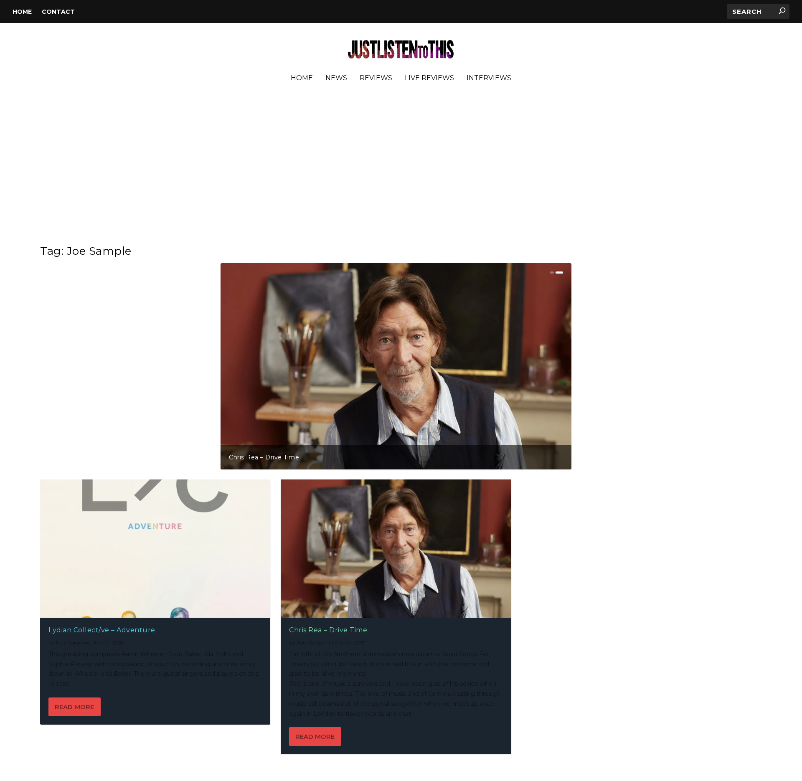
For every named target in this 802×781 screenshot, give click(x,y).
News (336, 78)
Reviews (376, 78)
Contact (58, 11)
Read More (74, 707)
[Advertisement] (401, 166)
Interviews (489, 78)
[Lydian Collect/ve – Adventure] (155, 548)
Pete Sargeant (73, 642)
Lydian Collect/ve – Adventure (101, 630)
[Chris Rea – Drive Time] (396, 548)
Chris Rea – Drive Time (264, 457)
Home (22, 11)
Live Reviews (429, 78)
